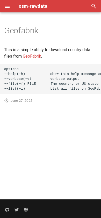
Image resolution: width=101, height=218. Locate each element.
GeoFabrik (32, 56)
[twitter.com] (16, 210)
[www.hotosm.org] (26, 210)
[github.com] (7, 210)
